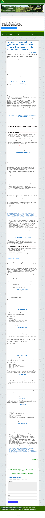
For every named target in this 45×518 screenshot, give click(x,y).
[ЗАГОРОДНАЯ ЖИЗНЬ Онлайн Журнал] (7, 1)
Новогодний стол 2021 (6, 34)
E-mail (9, 495)
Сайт (9, 498)
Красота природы (32, 32)
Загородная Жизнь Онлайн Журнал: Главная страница (12, 32)
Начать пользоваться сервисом (9, 28)
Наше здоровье (34, 52)
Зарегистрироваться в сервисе (13, 258)
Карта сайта (30, 34)
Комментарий (10, 481)
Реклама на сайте (14, 34)
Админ (36, 459)
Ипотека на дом (26, 32)
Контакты (34, 34)
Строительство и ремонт (22, 34)
